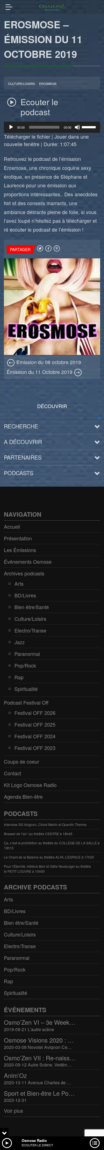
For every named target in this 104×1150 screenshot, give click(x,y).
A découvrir (23, 442)
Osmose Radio (34, 1140)
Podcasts (18, 473)
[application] (52, 127)
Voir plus (13, 1110)
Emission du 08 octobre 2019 (48, 362)
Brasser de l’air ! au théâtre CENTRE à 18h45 (38, 833)
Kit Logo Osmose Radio (30, 784)
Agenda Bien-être (23, 796)
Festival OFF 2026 (34, 712)
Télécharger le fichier (27, 136)
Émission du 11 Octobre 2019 (40, 371)
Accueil (12, 526)
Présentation (18, 538)
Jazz (19, 642)
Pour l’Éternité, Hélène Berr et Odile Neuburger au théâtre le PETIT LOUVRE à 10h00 (47, 869)
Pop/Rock (25, 665)
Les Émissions (20, 549)
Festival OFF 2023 (34, 747)
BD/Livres (25, 595)
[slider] (89, 127)
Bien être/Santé (31, 606)
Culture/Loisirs (21, 84)
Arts (19, 583)
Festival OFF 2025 (34, 724)
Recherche (21, 426)
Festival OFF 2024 (34, 736)
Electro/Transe (30, 630)
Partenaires (23, 457)
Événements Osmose (28, 561)
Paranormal (27, 653)
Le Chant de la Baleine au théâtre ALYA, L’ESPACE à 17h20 (49, 857)
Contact (12, 773)
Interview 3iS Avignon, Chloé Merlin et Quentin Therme (45, 824)
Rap (19, 677)
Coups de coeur (21, 761)
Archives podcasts (24, 573)
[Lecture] (11, 127)
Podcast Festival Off (26, 702)
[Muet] (77, 127)
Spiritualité (26, 688)
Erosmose (48, 84)
